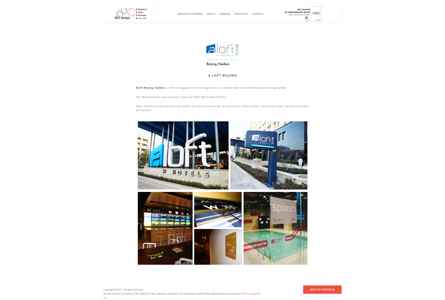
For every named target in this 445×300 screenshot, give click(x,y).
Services (225, 13)
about (211, 13)
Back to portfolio (322, 289)
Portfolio (241, 13)
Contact (258, 13)
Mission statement (190, 13)
